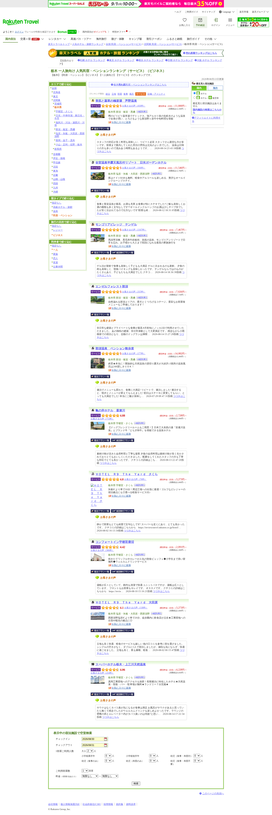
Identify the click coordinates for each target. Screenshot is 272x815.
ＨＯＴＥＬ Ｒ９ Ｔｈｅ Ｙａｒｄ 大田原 (126, 602)
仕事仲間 (58, 266)
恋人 (55, 258)
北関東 (56, 100)
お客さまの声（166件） (133, 167)
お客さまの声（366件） (102, 550)
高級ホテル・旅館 (62, 207)
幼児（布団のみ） (135, 761)
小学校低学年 (132, 756)
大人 (84, 751)
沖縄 (55, 191)
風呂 (131, 94)
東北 (55, 96)
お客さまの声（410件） (133, 106)
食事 (125, 94)
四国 (55, 183)
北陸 (55, 166)
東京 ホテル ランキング (121, 60)
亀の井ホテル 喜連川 (110, 410)
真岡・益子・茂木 (65, 140)
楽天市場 (243, 12)
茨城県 (58, 103)
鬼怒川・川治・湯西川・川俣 (69, 124)
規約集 (119, 804)
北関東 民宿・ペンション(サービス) (163, 44)
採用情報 (108, 804)
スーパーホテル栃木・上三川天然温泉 (120, 664)
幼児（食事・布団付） (181, 756)
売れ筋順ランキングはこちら (201, 53)
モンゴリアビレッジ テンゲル (116, 224)
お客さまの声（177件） (133, 353)
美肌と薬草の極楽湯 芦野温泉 (116, 100)
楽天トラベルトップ (59, 44)
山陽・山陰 (59, 179)
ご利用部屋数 (63, 770)
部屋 (119, 94)
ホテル (204, 93)
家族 (55, 254)
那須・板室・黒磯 (65, 129)
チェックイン (63, 738)
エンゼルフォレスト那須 (111, 286)
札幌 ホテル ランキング (92, 60)
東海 (55, 170)
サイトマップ (208, 12)
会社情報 (53, 804)
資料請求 (131, 804)
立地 (114, 94)
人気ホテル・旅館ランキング (87, 44)
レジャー (58, 230)
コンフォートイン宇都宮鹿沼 (114, 541)
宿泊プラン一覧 (102, 128)
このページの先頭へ (213, 793)
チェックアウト (64, 745)
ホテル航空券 (210, 98)
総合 (108, 94)
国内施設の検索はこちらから (207, 111)
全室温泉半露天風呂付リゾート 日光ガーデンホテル (131, 162)
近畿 (55, 175)
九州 (55, 187)
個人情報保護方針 (70, 804)
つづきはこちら (108, 463)
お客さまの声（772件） (102, 418)
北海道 (56, 92)
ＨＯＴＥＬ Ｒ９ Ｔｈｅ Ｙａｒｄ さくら (126, 474)
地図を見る (142, 111)
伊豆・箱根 (59, 158)
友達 (55, 262)
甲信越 (56, 162)
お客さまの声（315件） (133, 291)
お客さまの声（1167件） (134, 229)
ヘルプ (177, 12)
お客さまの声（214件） (102, 673)
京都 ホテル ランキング (180, 60)
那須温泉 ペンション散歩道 (114, 348)
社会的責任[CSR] (92, 804)
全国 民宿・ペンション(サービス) (124, 44)
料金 (66, 776)
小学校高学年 (88, 756)
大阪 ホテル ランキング (209, 60)
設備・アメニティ (156, 94)
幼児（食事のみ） (90, 761)
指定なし (56, 202)
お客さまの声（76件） (135, 479)
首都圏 (56, 154)
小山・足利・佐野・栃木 (69, 144)
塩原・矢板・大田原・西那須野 (69, 135)
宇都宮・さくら (64, 111)
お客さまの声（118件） (136, 607)
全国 (54, 88)
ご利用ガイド (191, 12)
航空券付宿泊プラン (122, 252)
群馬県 (58, 149)
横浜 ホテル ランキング (151, 60)
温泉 (55, 211)
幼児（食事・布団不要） (180, 762)
